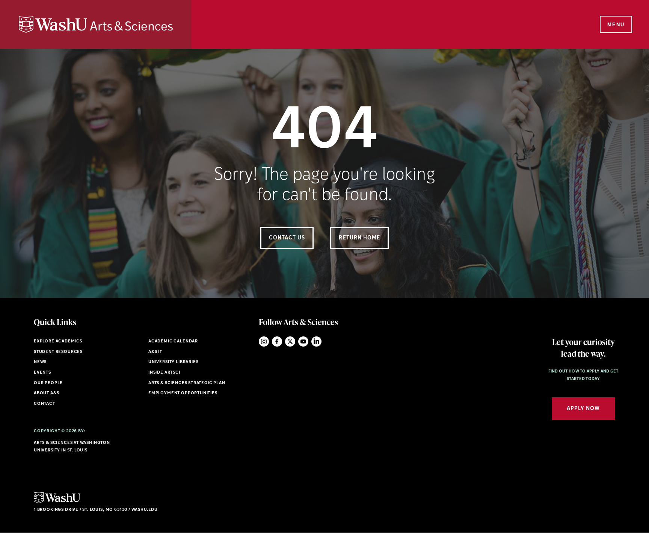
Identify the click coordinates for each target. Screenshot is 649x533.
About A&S (46, 393)
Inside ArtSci (164, 373)
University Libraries (173, 362)
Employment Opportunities (182, 393)
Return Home (359, 238)
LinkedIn (316, 341)
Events (42, 373)
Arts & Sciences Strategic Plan (186, 383)
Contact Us (287, 238)
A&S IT (155, 352)
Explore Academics (58, 341)
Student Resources (58, 352)
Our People (48, 383)
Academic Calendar (173, 341)
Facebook (277, 341)
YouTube (303, 341)
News (40, 362)
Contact (44, 404)
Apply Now (583, 409)
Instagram (264, 341)
